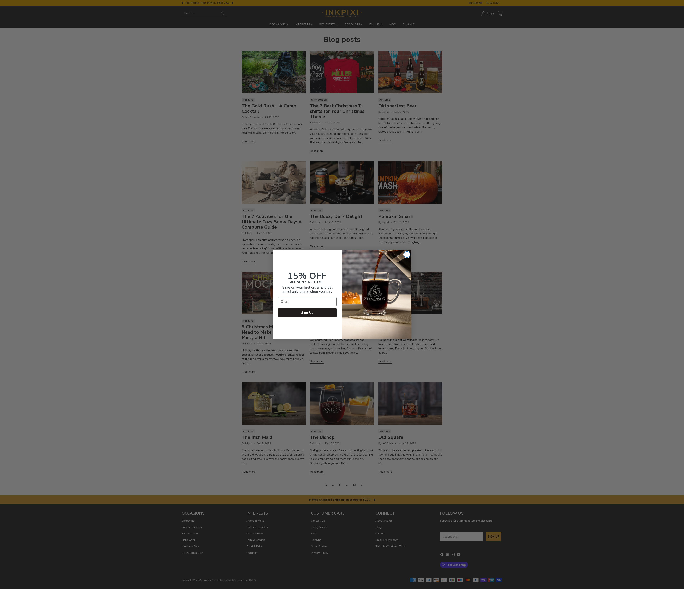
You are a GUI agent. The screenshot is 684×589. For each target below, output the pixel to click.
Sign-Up (307, 313)
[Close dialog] (407, 254)
